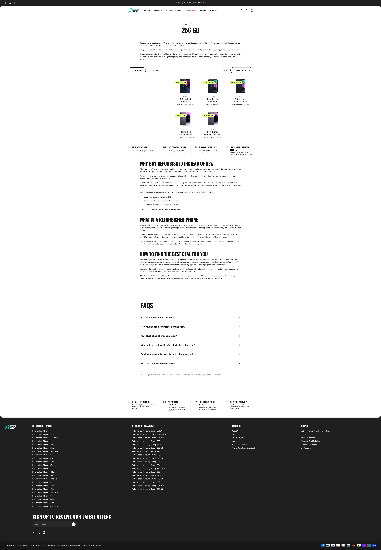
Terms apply (212, 409)
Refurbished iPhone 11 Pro (43, 434)
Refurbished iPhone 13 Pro (43, 462)
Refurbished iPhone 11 (41, 431)
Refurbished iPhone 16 (41, 496)
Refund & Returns (308, 438)
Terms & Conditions (309, 445)
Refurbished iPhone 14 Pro (185, 133)
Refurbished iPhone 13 (185, 100)
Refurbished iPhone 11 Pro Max (45, 438)
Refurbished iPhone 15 (41, 482)
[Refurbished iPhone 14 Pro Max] (212, 119)
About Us (235, 431)
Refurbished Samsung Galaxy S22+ (146, 445)
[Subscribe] (74, 524)
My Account (306, 448)
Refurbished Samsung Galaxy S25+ (146, 475)
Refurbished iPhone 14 (212, 100)
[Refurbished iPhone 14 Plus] (240, 86)
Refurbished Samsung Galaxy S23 (146, 451)
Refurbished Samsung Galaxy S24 (146, 462)
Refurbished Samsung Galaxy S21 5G (147, 431)
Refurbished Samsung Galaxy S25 (146, 472)
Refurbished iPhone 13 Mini (43, 458)
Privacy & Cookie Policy (310, 441)
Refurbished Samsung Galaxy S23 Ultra (148, 458)
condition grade (157, 269)
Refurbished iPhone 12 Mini (43, 445)
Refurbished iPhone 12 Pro (43, 448)
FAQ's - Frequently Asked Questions (315, 431)
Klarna (234, 441)
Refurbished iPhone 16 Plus (43, 499)
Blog (234, 434)
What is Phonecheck (240, 445)
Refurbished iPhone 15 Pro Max (45, 492)
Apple (185, 96)
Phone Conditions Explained (243, 448)
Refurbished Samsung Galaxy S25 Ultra (148, 479)
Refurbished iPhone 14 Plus (240, 100)
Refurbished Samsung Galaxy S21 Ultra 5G (149, 434)
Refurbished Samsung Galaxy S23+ (146, 455)
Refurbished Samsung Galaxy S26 (146, 482)
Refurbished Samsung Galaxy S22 (146, 441)
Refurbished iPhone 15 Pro (43, 489)
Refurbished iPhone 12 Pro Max (45, 451)
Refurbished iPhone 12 (41, 441)
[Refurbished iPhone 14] (212, 86)
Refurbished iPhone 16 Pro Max (45, 506)
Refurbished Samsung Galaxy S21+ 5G (148, 438)
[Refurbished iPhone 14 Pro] (185, 119)
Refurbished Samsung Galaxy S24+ (146, 465)
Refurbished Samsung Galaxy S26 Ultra (148, 489)
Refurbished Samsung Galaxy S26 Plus (148, 486)
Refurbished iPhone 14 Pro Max (212, 133)
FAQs (169, 375)
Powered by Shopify (94, 545)
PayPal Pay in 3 (238, 438)
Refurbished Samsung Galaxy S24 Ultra (148, 468)
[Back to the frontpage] (186, 24)
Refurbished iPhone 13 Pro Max (45, 465)
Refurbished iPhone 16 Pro (43, 503)
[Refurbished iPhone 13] (185, 86)
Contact (304, 434)
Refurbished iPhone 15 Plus (43, 486)
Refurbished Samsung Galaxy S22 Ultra (148, 448)
